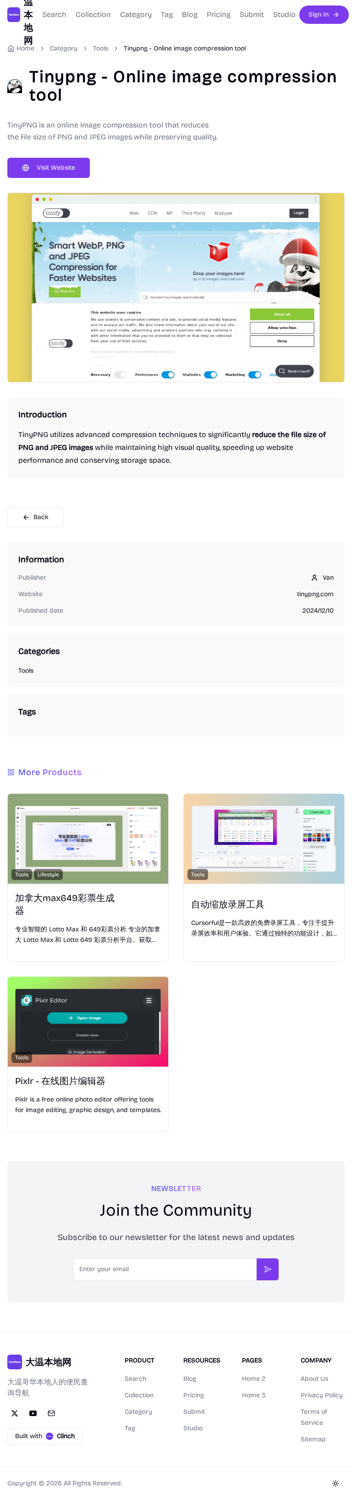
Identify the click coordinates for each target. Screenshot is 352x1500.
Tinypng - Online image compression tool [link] (185, 48)
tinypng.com (315, 594)
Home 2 (253, 1379)
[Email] (51, 1413)
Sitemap (313, 1439)
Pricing (219, 14)
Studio (284, 14)
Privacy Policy (322, 1395)
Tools (100, 48)
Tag (167, 14)
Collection (93, 14)
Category (136, 14)
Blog (190, 14)
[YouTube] (33, 1413)
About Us (314, 1379)
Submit (252, 14)
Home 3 (253, 1395)
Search (54, 14)
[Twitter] (14, 1413)
